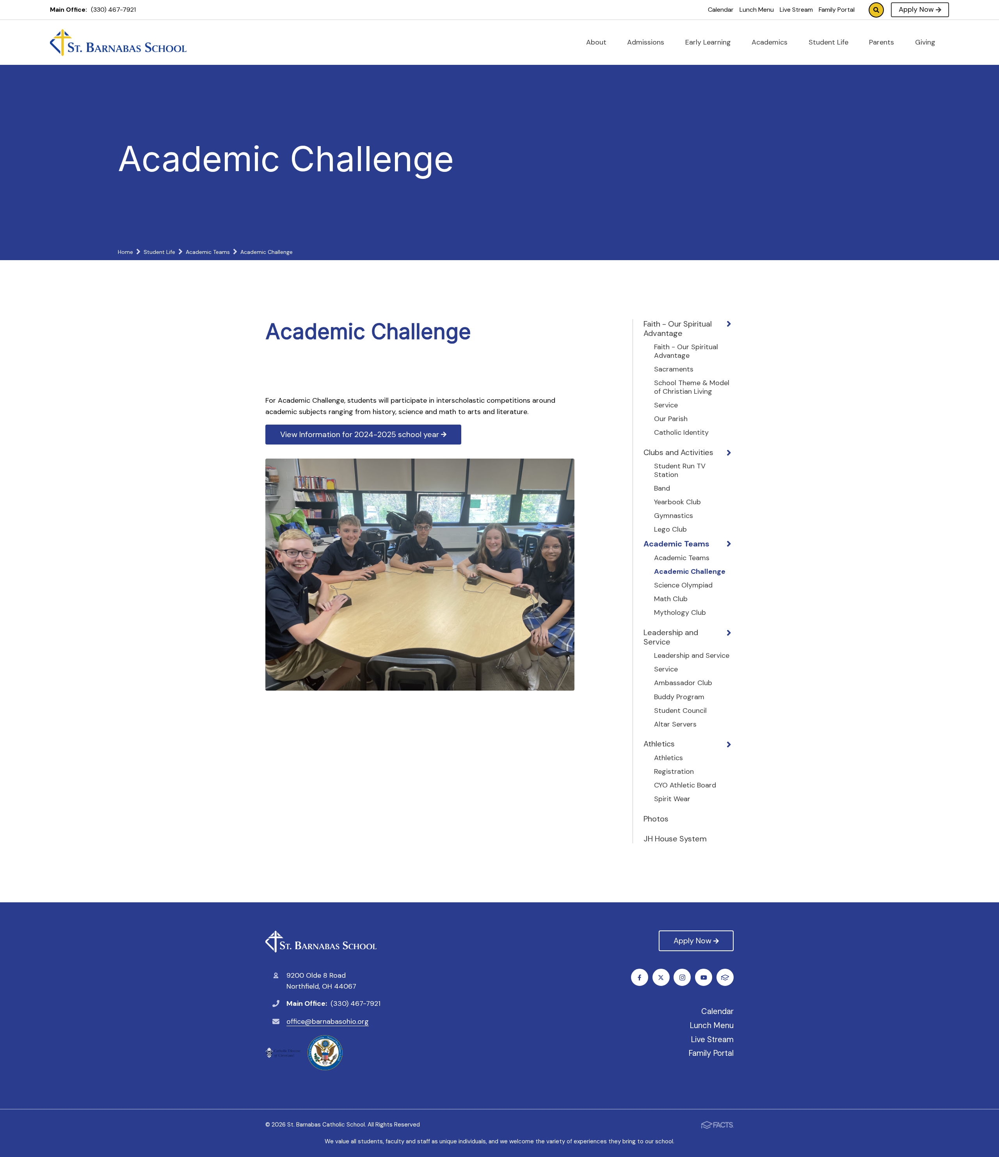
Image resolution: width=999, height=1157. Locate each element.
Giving (926, 42)
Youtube (703, 977)
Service (666, 405)
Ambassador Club (683, 683)
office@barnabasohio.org (327, 1021)
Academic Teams (676, 543)
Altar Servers (675, 724)
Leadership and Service (670, 637)
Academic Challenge (689, 572)
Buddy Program (679, 697)
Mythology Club (680, 613)
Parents (882, 42)
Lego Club (670, 529)
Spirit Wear (672, 799)
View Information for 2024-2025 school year (359, 434)
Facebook (639, 977)
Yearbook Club (677, 502)
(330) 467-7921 (113, 9)
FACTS (725, 977)
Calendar (721, 9)
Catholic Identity (681, 433)
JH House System (675, 838)
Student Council (680, 711)
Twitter (661, 977)
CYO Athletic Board (685, 785)
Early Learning (709, 42)
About (597, 42)
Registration (674, 772)
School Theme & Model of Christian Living (691, 387)
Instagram (682, 977)
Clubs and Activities (678, 452)
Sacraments (673, 369)
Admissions (646, 42)
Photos (655, 818)
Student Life (829, 42)
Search (876, 10)
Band (662, 488)
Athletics (659, 743)
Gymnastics (673, 516)
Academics (770, 42)
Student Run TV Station (680, 470)
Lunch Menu (756, 9)
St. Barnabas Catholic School (322, 941)
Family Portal (837, 9)
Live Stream (796, 9)
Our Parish (671, 419)
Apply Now (916, 9)
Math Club (671, 599)
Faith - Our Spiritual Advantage (677, 328)
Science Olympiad (683, 585)
